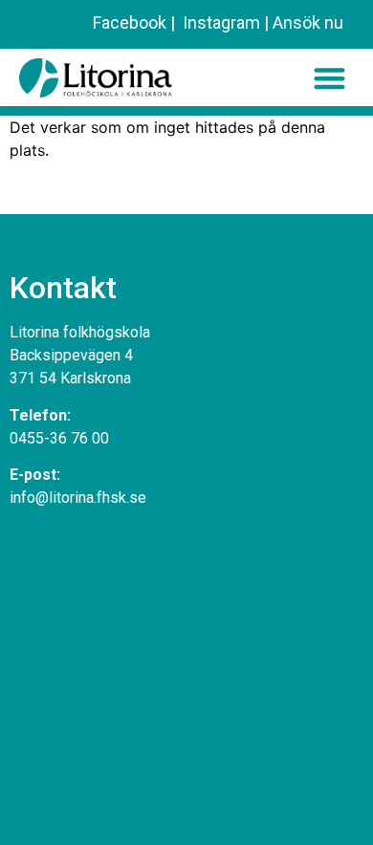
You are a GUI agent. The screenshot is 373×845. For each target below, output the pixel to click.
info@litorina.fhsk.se (78, 497)
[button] (329, 78)
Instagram (219, 22)
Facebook (129, 22)
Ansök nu (308, 22)
